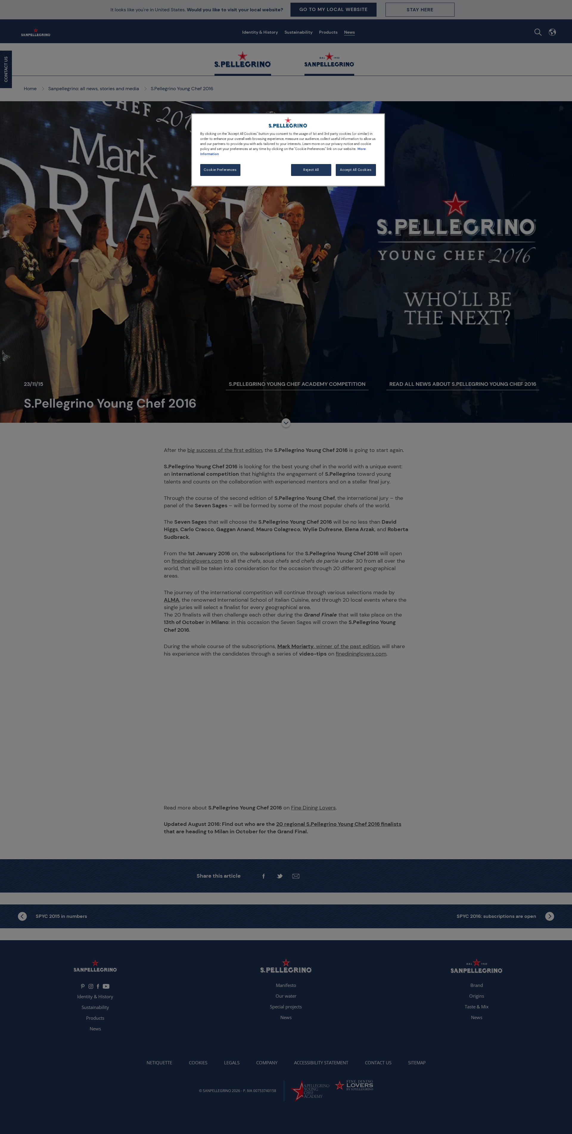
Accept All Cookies (356, 170)
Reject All (311, 170)
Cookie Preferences (220, 170)
